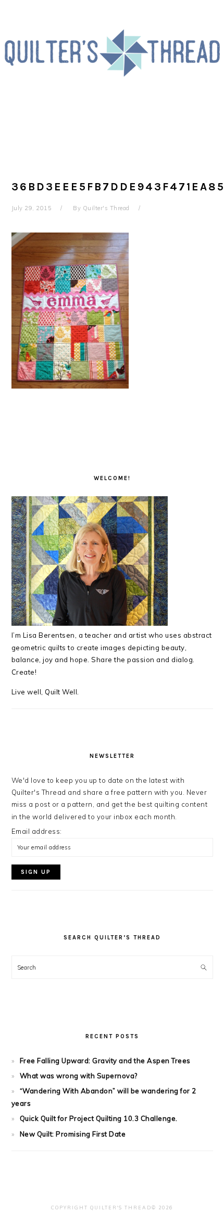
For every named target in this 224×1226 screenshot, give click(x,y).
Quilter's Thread (112, 72)
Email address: (36, 831)
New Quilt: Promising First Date (73, 1134)
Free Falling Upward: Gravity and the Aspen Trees (105, 1060)
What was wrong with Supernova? (79, 1076)
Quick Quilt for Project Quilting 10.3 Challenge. (99, 1118)
